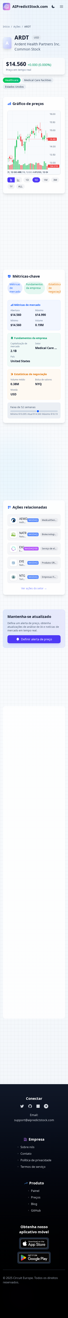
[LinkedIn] (38, 1106)
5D (36, 180)
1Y (11, 186)
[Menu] (61, 6)
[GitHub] (30, 1106)
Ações (16, 26)
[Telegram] (46, 1106)
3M (55, 180)
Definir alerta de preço (36, 639)
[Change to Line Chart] (18, 179)
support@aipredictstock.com (34, 1120)
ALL (20, 186)
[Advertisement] (34, 233)
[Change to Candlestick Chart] (11, 179)
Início (6, 26)
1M (46, 180)
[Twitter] (22, 1106)
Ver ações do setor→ (34, 588)
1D (27, 180)
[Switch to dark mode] (53, 6)
